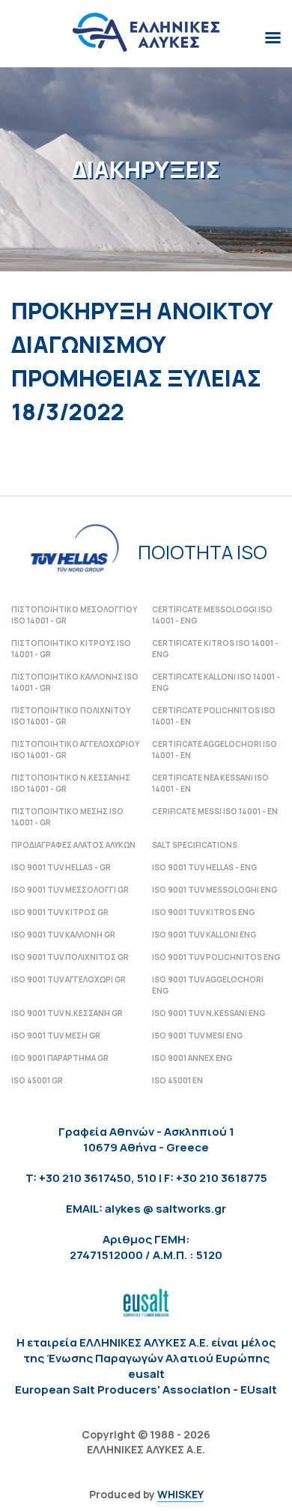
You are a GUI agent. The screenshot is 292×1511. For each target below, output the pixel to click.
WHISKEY (180, 1494)
